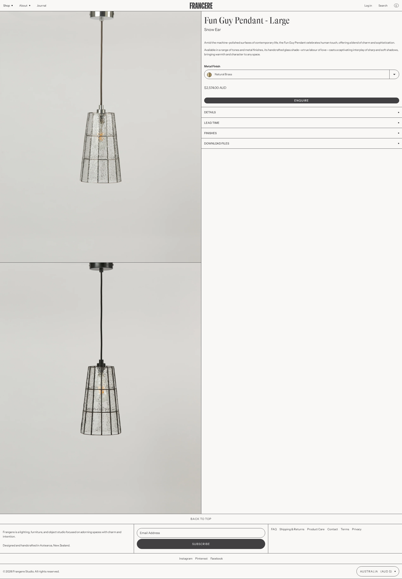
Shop (6, 5)
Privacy (356, 529)
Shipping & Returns (291, 529)
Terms (345, 529)
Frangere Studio (23, 571)
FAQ (274, 529)
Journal (41, 5)
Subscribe (201, 544)
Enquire (301, 100)
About (23, 5)
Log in (368, 5)
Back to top (201, 519)
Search (383, 5)
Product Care (316, 529)
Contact (332, 529)
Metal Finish (212, 66)
